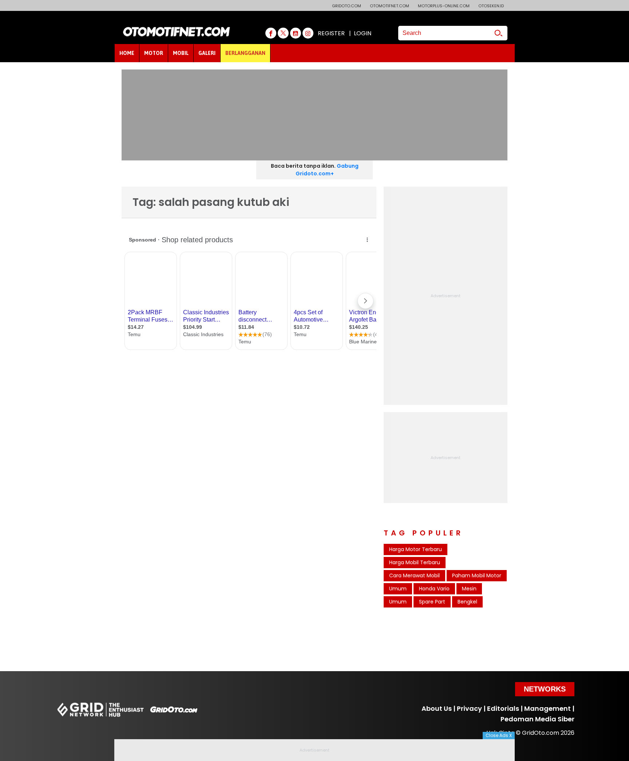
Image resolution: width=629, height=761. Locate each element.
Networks (545, 689)
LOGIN (362, 33)
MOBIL (181, 53)
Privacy (469, 708)
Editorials (503, 708)
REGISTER (331, 33)
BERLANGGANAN (245, 53)
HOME (126, 53)
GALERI (206, 53)
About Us (437, 708)
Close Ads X (499, 735)
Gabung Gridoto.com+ (327, 169)
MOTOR (153, 53)
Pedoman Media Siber (537, 719)
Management (547, 708)
